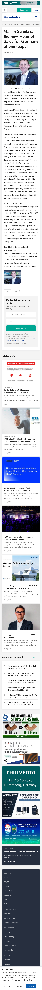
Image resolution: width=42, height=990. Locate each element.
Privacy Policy (19, 341)
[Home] (12, 17)
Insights (6, 882)
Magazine (7, 895)
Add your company (11, 923)
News (10, 24)
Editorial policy (9, 937)
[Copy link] (13, 291)
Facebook (7, 964)
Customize (19, 986)
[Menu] (35, 17)
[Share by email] (16, 291)
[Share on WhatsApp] (19, 291)
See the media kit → (11, 861)
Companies (8, 891)
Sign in (36, 10)
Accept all (30, 986)
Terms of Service (10, 946)
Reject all (7, 986)
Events (6, 886)
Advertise (7, 914)
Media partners (9, 918)
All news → (36, 658)
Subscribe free (24, 10)
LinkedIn (7, 960)
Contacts (7, 941)
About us (7, 932)
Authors (7, 904)
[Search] (4, 10)
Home (4, 24)
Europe (7, 291)
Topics (6, 899)
